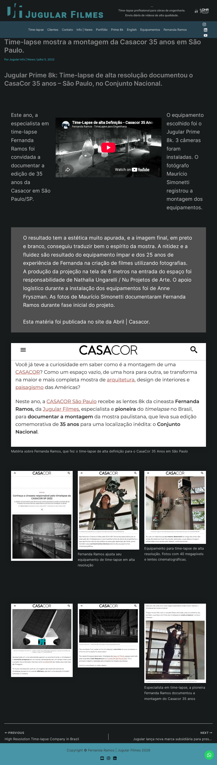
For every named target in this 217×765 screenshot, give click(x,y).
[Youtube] (102, 758)
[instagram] (204, 24)
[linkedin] (205, 30)
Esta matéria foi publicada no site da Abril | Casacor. (86, 322)
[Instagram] (108, 758)
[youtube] (205, 35)
